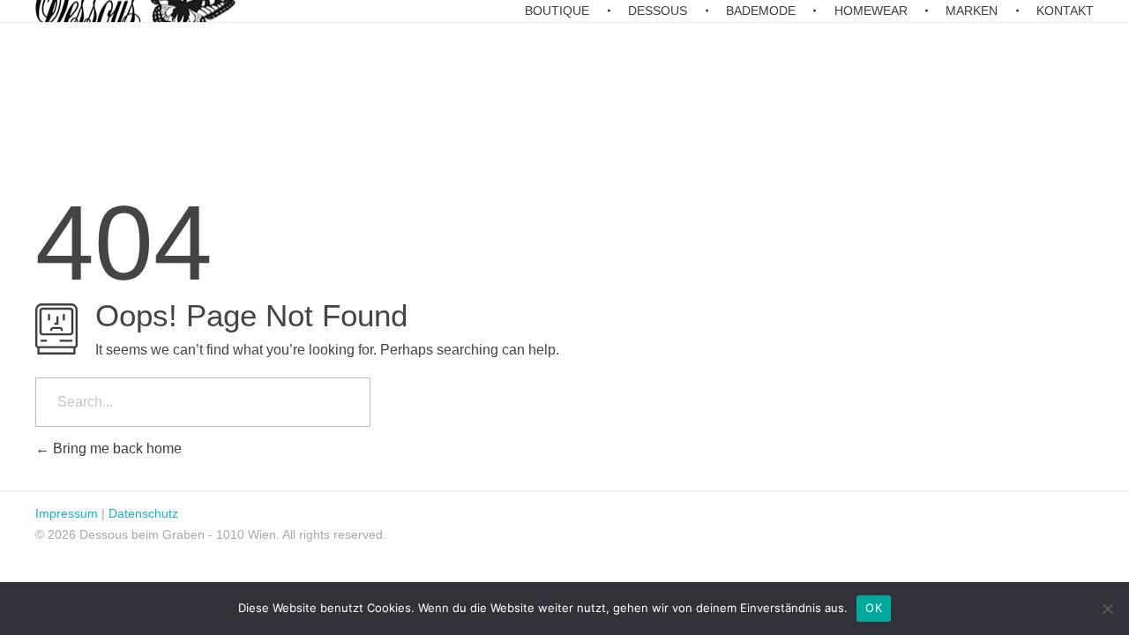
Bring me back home (115, 448)
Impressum (66, 513)
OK (873, 608)
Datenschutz (143, 513)
